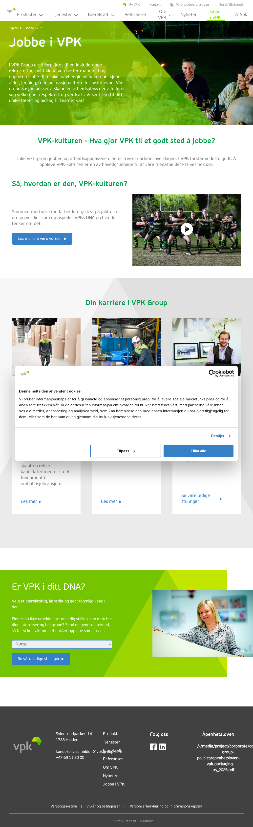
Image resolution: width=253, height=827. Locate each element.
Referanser (136, 15)
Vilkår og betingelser (103, 806)
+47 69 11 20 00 (70, 758)
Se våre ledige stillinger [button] (39, 659)
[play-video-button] (187, 230)
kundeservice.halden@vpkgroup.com (89, 752)
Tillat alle (198, 451)
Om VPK (162, 15)
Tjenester (62, 15)
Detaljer (218, 436)
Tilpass (123, 451)
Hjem (14, 28)
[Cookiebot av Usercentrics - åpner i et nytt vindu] (212, 373)
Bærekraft (98, 15)
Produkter (27, 15)
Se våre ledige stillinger (195, 499)
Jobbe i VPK (214, 15)
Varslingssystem (64, 806)
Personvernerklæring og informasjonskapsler (166, 806)
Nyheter (189, 15)
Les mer (29, 502)
